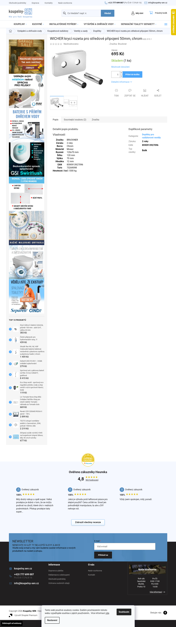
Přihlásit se (103, 555)
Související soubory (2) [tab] (75, 119)
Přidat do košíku (132, 74)
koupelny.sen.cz (23, 568)
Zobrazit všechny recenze (88, 522)
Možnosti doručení (120, 67)
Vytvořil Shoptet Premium (25, 615)
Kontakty (49, 3)
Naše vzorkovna (65, 3)
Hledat (107, 13)
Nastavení (52, 620)
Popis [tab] (55, 119)
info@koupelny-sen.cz (26, 583)
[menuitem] (20, 24)
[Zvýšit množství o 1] (121, 72)
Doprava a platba (55, 571)
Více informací (156, 592)
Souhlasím (124, 612)
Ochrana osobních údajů (59, 583)
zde (107, 613)
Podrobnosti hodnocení (93, 44)
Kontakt (91, 575)
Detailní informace (120, 82)
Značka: (118, 44)
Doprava (35, 3)
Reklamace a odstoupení (59, 575)
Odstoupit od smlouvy (11, 623)
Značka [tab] (95, 119)
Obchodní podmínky (17, 3)
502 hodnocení (92, 480)
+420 (125, 3)
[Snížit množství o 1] (121, 76)
